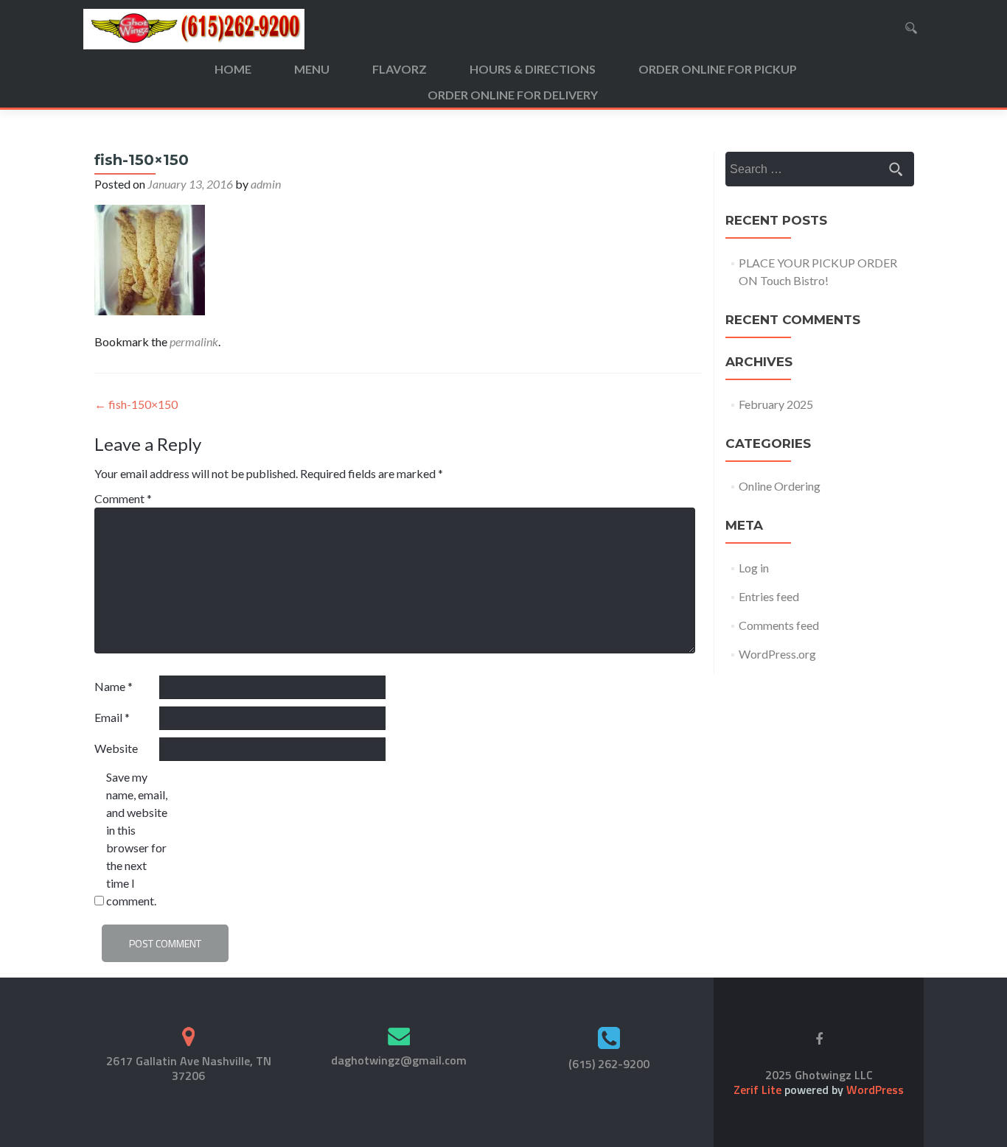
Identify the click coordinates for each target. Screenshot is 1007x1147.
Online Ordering (779, 486)
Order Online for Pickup (717, 69)
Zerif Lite (759, 1089)
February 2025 (776, 404)
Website (116, 748)
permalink (194, 341)
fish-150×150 (136, 404)
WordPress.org (777, 654)
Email (112, 717)
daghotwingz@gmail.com (399, 1060)
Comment (123, 498)
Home (233, 69)
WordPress (873, 1089)
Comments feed (779, 625)
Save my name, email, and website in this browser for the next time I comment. (136, 839)
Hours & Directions (533, 69)
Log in (754, 568)
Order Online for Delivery (513, 95)
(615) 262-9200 (608, 1064)
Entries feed (769, 596)
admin (266, 184)
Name (113, 686)
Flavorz (399, 69)
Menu (312, 69)
